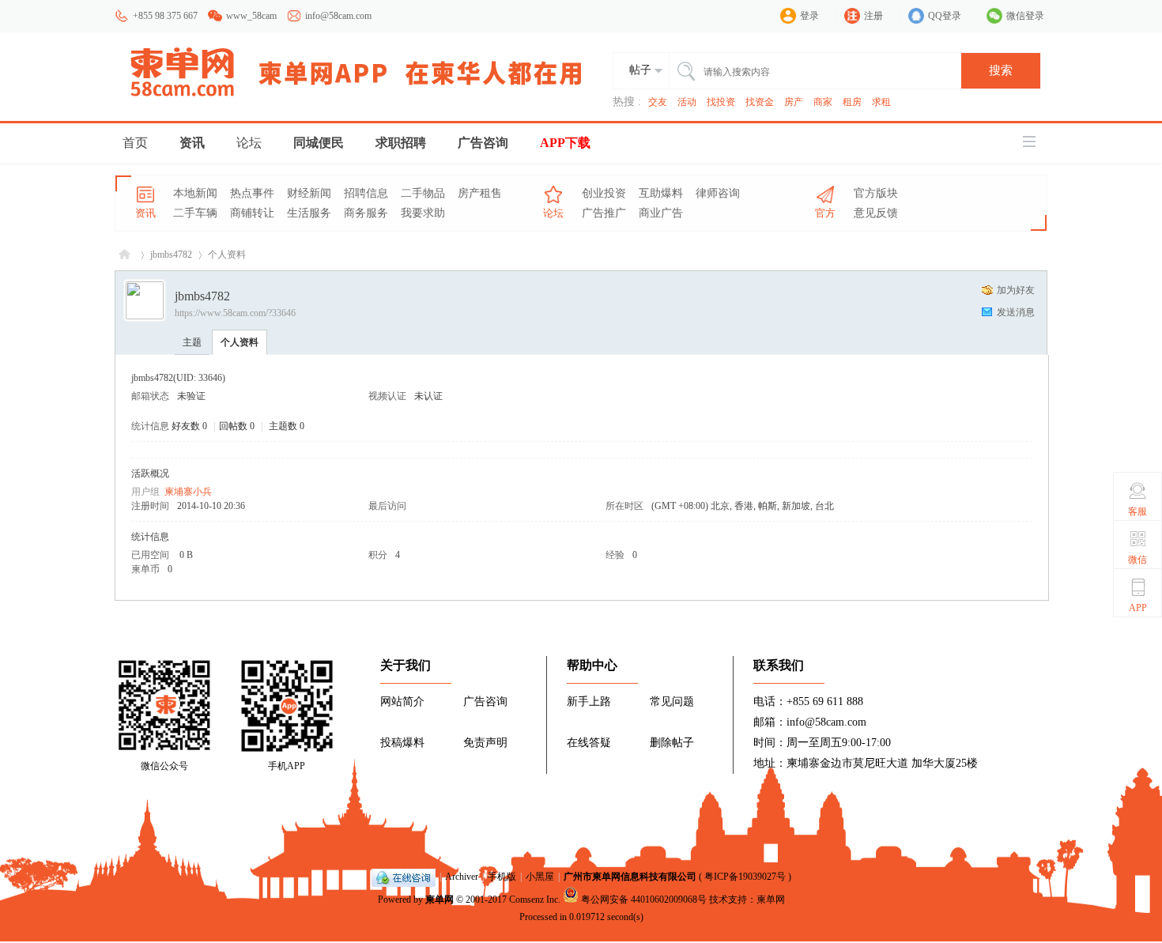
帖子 (640, 70)
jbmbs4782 (171, 254)
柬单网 (439, 899)
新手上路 (589, 701)
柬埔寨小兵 (188, 491)
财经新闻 (309, 193)
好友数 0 (189, 426)
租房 (852, 102)
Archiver (461, 876)
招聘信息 (366, 193)
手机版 (502, 876)
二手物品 (423, 193)
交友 (657, 102)
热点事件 (252, 193)
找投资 (721, 102)
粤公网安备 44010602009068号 (644, 899)
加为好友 (1016, 290)
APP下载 (565, 142)
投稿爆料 (402, 743)
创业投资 (604, 193)
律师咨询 (718, 193)
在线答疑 (589, 743)
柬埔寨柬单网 (124, 254)
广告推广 (604, 213)
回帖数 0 (237, 426)
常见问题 (672, 701)
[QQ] (404, 876)
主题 (192, 342)
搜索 (1001, 70)
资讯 (192, 142)
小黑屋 (540, 876)
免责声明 (485, 743)
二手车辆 (195, 213)
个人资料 (239, 342)
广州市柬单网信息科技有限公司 (630, 876)
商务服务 (366, 213)
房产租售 (480, 193)
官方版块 (876, 193)
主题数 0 (286, 426)
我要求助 (423, 213)
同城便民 (318, 142)
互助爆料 (661, 193)
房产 (793, 102)
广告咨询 (483, 142)
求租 (881, 102)
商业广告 (661, 213)
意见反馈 (876, 213)
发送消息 (1016, 312)
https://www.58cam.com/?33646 (235, 313)
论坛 (249, 142)
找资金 (759, 102)
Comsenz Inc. (534, 899)
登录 (809, 15)
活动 (686, 102)
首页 (135, 142)
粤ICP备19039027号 (745, 876)
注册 (873, 15)
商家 (822, 102)
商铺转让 (252, 213)
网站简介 (402, 701)
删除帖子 (672, 743)
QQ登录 (944, 15)
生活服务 (309, 213)
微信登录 (1025, 15)
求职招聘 (400, 142)
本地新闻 (195, 193)
